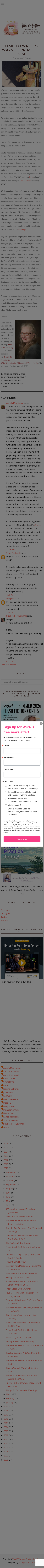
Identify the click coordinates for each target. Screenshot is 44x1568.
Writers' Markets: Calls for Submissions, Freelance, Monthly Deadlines (22, 811)
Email (6, 746)
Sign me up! (22, 839)
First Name (9, 758)
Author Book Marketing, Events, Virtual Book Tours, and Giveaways (23, 787)
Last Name (8, 769)
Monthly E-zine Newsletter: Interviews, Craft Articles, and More (23, 800)
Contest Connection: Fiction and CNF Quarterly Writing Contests (22, 793)
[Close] (41, 723)
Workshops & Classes (17, 805)
